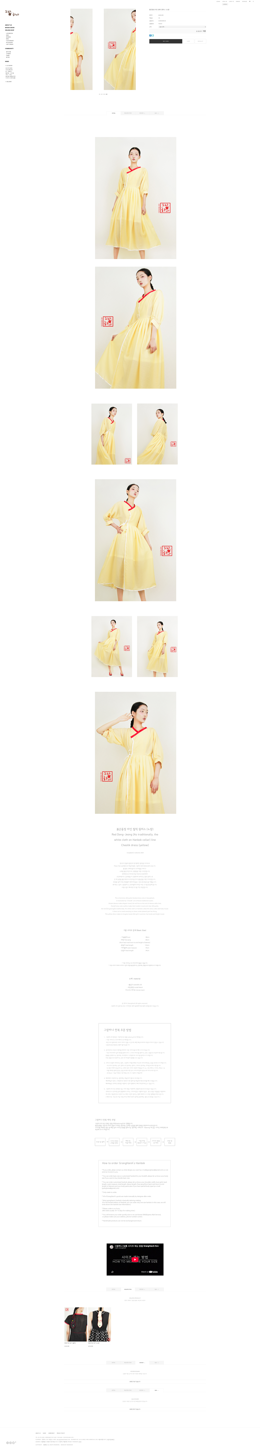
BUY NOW (166, 41)
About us (38, 1433)
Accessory (9, 42)
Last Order (9, 44)
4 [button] (104, 94)
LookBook (9, 33)
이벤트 (8, 55)
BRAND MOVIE (9, 27)
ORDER (238, 1)
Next (131, 51)
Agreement (51, 1433)
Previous (75, 51)
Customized (10, 40)
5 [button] (106, 94)
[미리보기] (84, 1310)
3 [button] (103, 94)
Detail (113, 113)
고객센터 (8, 53)
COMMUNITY (9, 48)
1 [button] (99, 94)
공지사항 (8, 51)
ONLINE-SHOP (9, 30)
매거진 (8, 57)
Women (8, 37)
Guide (44, 1433)
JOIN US (224, 1)
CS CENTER (9, 65)
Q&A (156, 113)
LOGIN (218, 1)
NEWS (7, 61)
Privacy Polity (61, 1433)
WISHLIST (200, 41)
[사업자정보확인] (110, 1439)
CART (231, 1)
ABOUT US (8, 25)
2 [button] (101, 94)
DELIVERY (9, 81)
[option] (103, 49)
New (7, 35)
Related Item (128, 113)
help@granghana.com (63, 1439)
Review (142, 113)
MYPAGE (244, 1)
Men (7, 39)
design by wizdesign (67, 1444)
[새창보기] (81, 1310)
